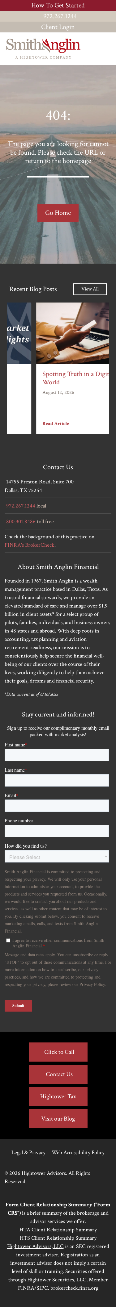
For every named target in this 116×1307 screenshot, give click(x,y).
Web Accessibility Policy (78, 1152)
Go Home (58, 212)
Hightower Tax (58, 1096)
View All (90, 289)
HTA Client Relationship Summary (58, 1229)
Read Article (26, 423)
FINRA (26, 1288)
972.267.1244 (60, 16)
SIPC (42, 1288)
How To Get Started (58, 5)
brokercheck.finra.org (74, 1288)
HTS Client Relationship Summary (58, 1238)
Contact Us (59, 1074)
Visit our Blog (58, 1118)
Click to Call (59, 1052)
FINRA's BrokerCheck (29, 545)
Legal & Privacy (28, 1152)
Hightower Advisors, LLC (35, 1246)
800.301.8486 (21, 521)
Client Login (58, 27)
